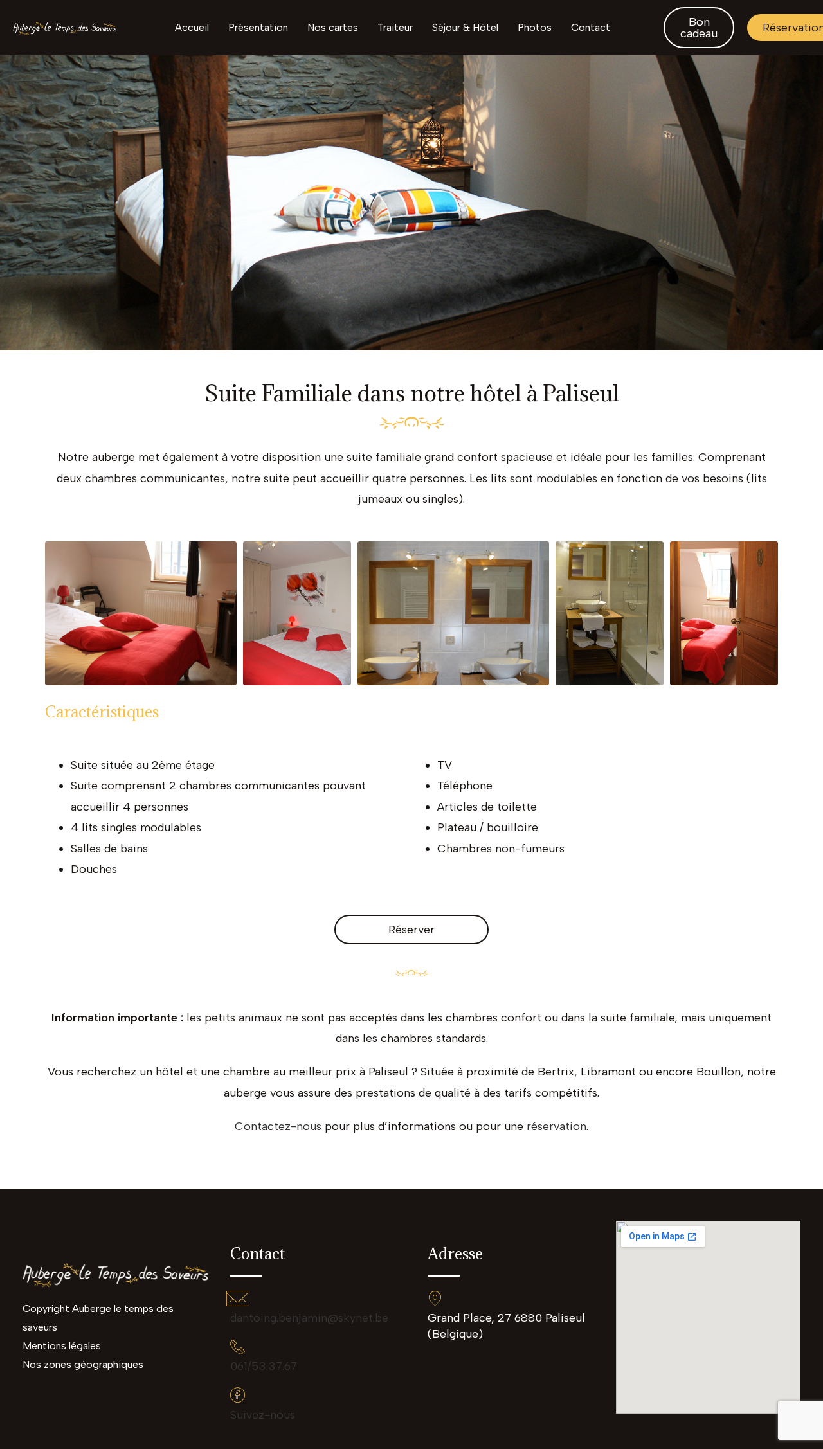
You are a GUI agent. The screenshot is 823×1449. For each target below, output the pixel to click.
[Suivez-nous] (237, 1394)
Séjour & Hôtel (465, 27)
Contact (590, 27)
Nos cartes (332, 27)
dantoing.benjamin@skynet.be (309, 1318)
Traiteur (395, 27)
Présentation (258, 27)
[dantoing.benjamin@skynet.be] (237, 1298)
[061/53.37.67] (237, 1346)
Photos (535, 27)
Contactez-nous (278, 1126)
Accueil (192, 27)
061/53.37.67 (263, 1366)
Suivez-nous (262, 1415)
